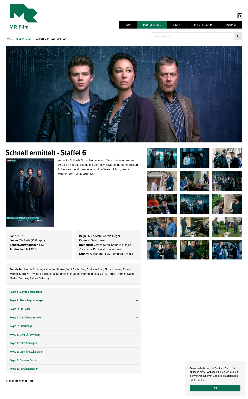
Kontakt (231, 25)
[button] (73, 292)
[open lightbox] (30, 192)
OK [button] (215, 388)
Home (128, 25)
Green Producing (203, 25)
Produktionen (152, 25)
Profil (177, 25)
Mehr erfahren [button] (198, 380)
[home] (22, 16)
